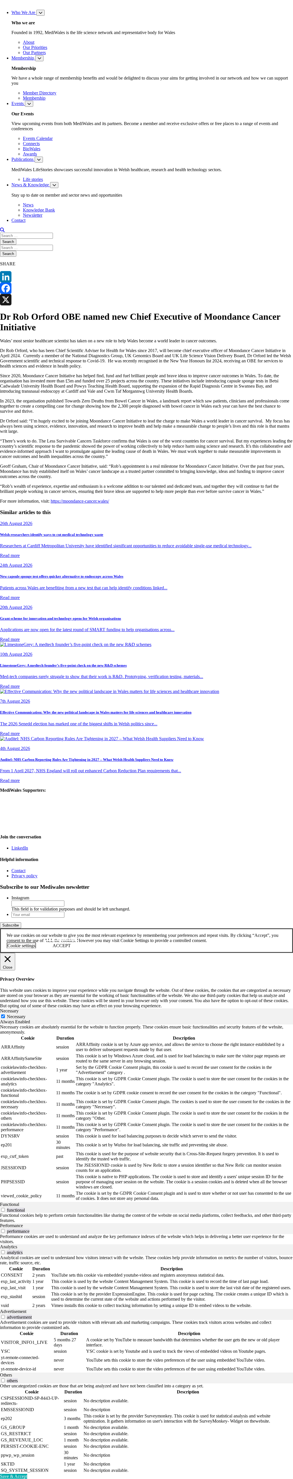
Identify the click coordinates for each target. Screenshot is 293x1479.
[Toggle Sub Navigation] (40, 13)
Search (8, 242)
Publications (23, 159)
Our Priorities (35, 47)
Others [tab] (6, 1375)
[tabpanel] (146, 1113)
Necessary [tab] (9, 1010)
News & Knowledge (30, 184)
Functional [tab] (9, 1204)
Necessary (16, 1016)
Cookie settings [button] (21, 945)
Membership (23, 58)
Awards (30, 153)
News (28, 204)
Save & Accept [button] (13, 1476)
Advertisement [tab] (13, 1311)
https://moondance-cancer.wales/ (80, 501)
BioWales (31, 148)
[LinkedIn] (146, 277)
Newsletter (32, 215)
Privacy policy (24, 875)
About (28, 42)
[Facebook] (146, 288)
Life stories (33, 179)
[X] (146, 299)
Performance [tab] (11, 1225)
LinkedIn (19, 848)
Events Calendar (38, 138)
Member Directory (39, 92)
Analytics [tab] (8, 1246)
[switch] (3, 1210)
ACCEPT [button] (62, 945)
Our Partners (34, 52)
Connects (31, 143)
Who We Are (23, 12)
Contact (18, 220)
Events (18, 103)
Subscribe (10, 925)
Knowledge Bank (39, 210)
